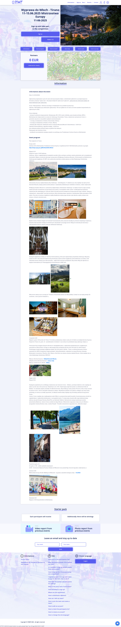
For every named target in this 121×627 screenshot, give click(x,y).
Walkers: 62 (50, 39)
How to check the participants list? (59, 609)
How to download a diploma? (57, 595)
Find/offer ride (73, 75)
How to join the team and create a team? (59, 602)
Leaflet (87, 79)
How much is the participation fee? (59, 559)
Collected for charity (34, 65)
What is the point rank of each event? (59, 586)
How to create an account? (56, 612)
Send (60, 549)
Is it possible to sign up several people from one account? (60, 568)
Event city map (94, 48)
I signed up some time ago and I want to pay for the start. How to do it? (59, 578)
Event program (40, 48)
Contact (96, 2)
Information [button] (71, 2)
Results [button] (89, 2)
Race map (67, 48)
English (85, 561)
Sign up (79, 2)
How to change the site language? (58, 615)
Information (26, 48)
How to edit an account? (55, 606)
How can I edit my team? (56, 598)
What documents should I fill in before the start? (60, 563)
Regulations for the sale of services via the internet (33, 563)
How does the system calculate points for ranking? (60, 582)
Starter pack (81, 48)
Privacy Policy (25, 559)
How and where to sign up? (56, 589)
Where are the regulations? (56, 592)
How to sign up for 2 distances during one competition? (59, 573)
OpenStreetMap (93, 79)
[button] (74, 65)
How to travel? (53, 48)
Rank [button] (83, 2)
